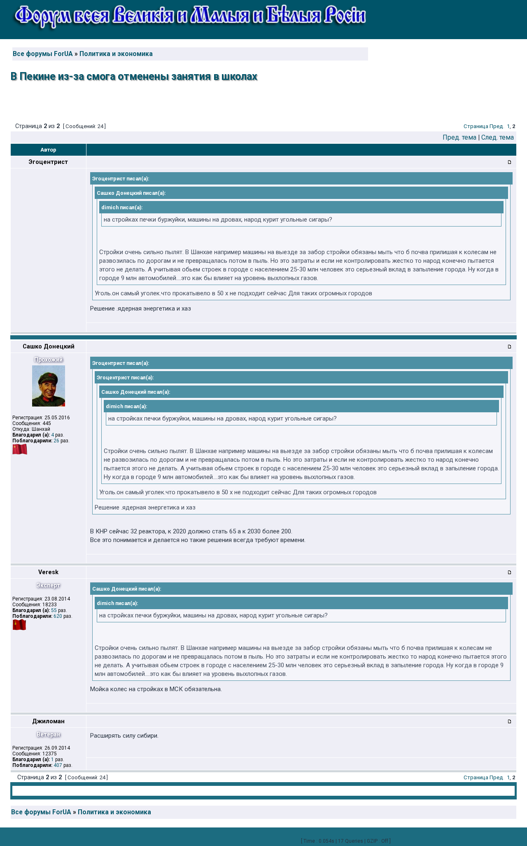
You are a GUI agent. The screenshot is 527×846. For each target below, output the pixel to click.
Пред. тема (459, 137)
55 (54, 610)
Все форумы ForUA (43, 54)
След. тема (497, 137)
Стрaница (476, 126)
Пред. (497, 126)
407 (58, 765)
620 (58, 616)
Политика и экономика (116, 54)
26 (56, 441)
